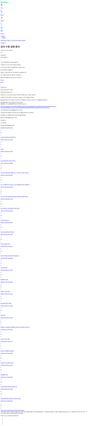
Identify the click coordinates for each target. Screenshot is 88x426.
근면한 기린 (3, 87)
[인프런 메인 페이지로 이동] (44, 2)
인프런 (2, 410)
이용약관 (15, 410)
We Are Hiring (21, 410)
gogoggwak (3, 55)
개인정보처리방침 (8, 410)
